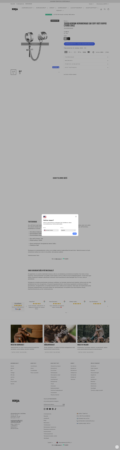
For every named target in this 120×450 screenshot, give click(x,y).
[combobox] (48, 230)
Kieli (62, 227)
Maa (44, 227)
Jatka (74, 233)
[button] (76, 217)
